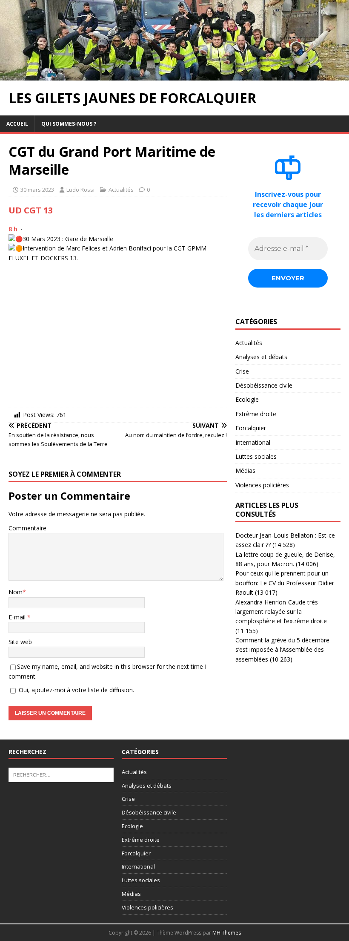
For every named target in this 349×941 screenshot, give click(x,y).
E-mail (18, 617)
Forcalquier (250, 428)
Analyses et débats (261, 357)
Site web (20, 642)
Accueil (17, 123)
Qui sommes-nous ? (68, 123)
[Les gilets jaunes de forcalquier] (174, 76)
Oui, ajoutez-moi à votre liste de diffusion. (75, 690)
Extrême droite (255, 414)
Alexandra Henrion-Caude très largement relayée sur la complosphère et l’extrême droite (281, 611)
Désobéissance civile (263, 385)
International (252, 442)
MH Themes (226, 932)
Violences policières (262, 485)
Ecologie (247, 399)
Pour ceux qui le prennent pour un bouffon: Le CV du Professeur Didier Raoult (284, 582)
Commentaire (27, 528)
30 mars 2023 (37, 189)
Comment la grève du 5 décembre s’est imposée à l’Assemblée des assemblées (282, 649)
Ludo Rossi (80, 189)
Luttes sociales (256, 456)
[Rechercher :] (61, 774)
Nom (16, 592)
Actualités (121, 189)
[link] (31, 210)
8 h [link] (13, 229)
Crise (242, 371)
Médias (245, 470)
